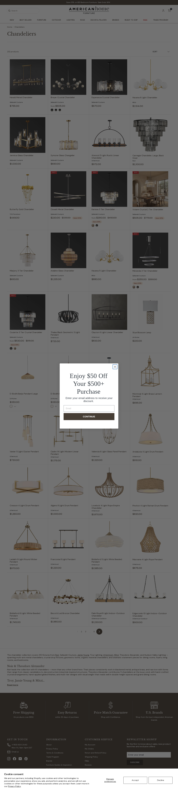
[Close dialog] (115, 366)
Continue (89, 416)
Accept (135, 780)
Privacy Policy (14, 786)
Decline (160, 780)
